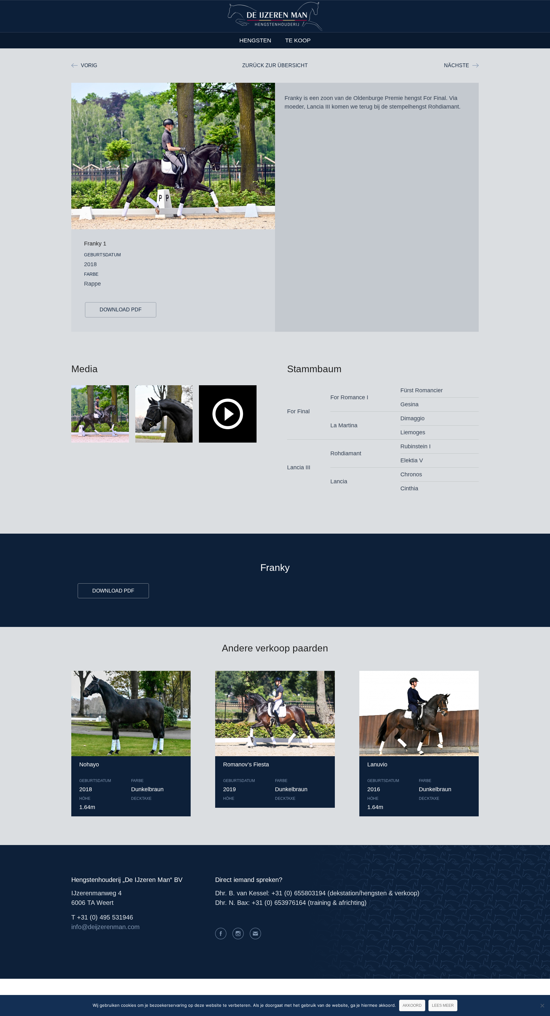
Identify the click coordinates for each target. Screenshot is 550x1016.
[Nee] (542, 1005)
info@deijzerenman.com (105, 926)
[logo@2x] (275, 16)
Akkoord (412, 1005)
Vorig (89, 65)
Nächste (456, 65)
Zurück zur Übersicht (275, 65)
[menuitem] (255, 40)
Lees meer (443, 1005)
